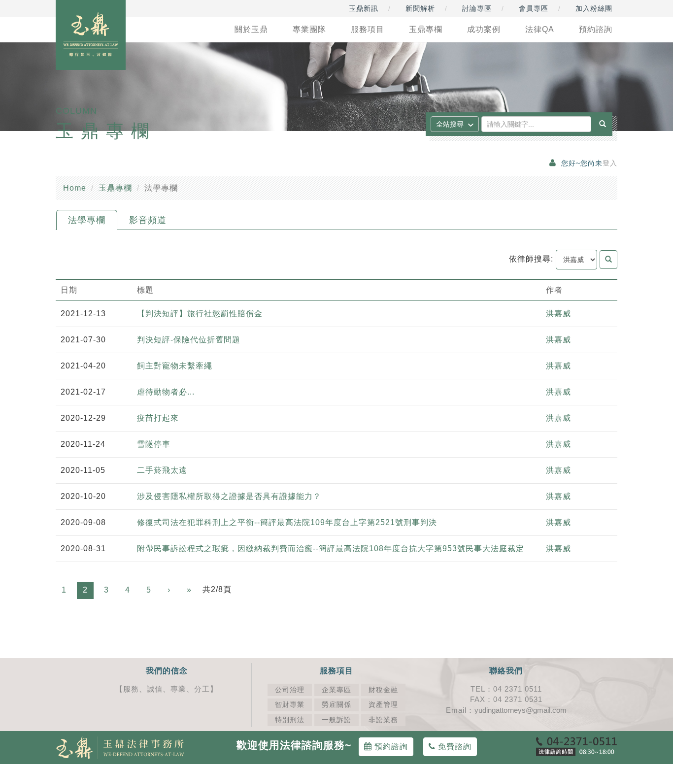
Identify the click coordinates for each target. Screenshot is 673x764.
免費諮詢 (453, 746)
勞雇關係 (336, 704)
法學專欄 (86, 220)
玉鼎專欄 (115, 188)
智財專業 (289, 704)
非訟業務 (383, 720)
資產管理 (383, 704)
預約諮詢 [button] (595, 29)
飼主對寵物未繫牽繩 (174, 366)
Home (74, 188)
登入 (610, 163)
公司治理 (289, 690)
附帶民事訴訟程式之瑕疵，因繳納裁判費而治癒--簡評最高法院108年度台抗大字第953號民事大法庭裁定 (330, 548)
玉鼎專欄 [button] (425, 29)
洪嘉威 (558, 313)
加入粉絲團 (593, 8)
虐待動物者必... (166, 392)
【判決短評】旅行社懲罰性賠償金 (200, 313)
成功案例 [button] (484, 29)
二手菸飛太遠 (162, 470)
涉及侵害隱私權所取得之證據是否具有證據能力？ (229, 496)
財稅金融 (383, 690)
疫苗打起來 (158, 418)
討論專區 (477, 8)
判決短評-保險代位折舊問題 (188, 339)
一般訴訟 (336, 720)
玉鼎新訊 (363, 8)
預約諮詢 (390, 746)
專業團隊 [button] (309, 29)
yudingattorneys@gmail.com (520, 710)
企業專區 (336, 690)
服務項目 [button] (367, 29)
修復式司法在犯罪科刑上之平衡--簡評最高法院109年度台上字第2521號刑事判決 (289, 522)
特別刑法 (289, 720)
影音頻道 (148, 220)
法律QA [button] (539, 29)
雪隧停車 (153, 444)
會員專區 (533, 8)
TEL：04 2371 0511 (506, 689)
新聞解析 (420, 8)
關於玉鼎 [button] (251, 29)
